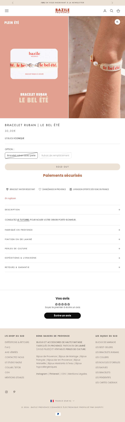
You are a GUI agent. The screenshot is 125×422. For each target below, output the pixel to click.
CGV (7, 372)
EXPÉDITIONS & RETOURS (17, 342)
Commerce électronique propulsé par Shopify (77, 407)
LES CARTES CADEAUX (106, 382)
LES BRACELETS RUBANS (107, 352)
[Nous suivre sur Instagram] (6, 391)
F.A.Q (7, 347)
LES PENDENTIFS (103, 377)
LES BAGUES (102, 367)
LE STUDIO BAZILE (13, 362)
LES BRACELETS (103, 372)
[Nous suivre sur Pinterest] (14, 391)
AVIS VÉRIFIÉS (11, 352)
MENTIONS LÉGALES (14, 377)
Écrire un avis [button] (62, 315)
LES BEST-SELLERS (104, 347)
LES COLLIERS (102, 357)
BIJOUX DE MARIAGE (106, 342)
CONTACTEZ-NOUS (14, 357)
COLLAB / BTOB (13, 367)
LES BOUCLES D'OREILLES (108, 362)
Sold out (62, 166)
